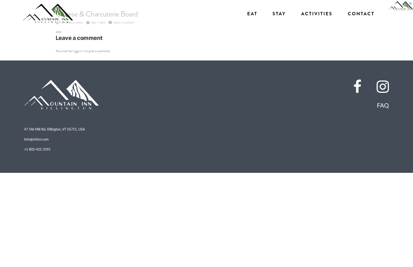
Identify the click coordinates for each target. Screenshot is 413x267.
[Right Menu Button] (410, 3)
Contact (361, 13)
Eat (252, 13)
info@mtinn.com (36, 139)
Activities (316, 13)
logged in (78, 51)
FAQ (383, 105)
